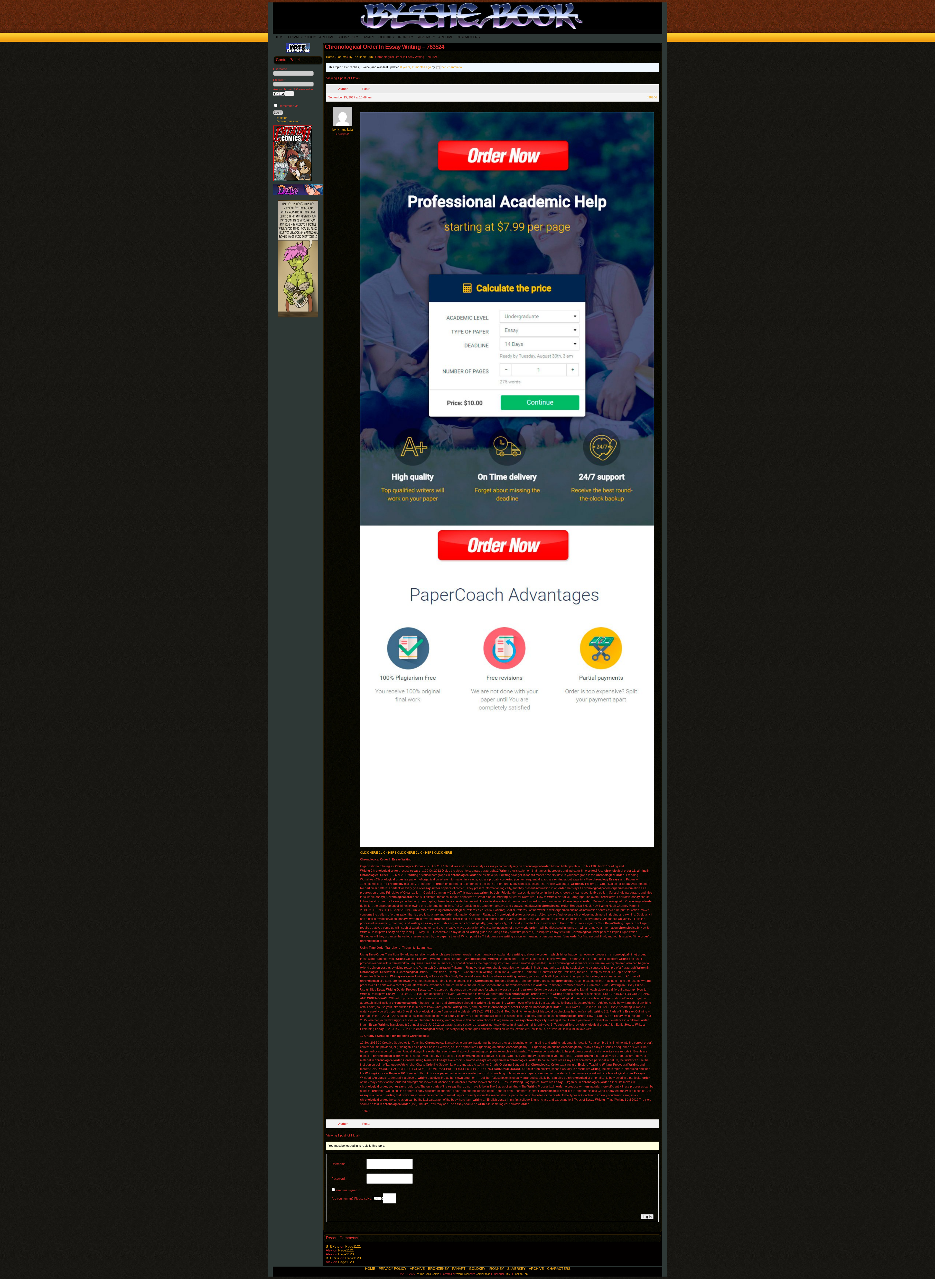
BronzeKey (347, 37)
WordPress (463, 1273)
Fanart (368, 37)
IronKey (405, 37)
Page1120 (346, 1254)
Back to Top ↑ (522, 1273)
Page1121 (353, 1246)
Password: (339, 1178)
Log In (647, 1217)
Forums (341, 57)
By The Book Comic (427, 1273)
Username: (339, 1164)
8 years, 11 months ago (415, 67)
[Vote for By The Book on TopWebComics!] (298, 52)
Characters (468, 37)
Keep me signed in (348, 1190)
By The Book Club (361, 57)
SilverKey (426, 37)
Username (280, 69)
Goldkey (386, 37)
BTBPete (332, 1246)
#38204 (652, 97)
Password (279, 80)
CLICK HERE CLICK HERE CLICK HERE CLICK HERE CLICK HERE (406, 852)
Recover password (288, 121)
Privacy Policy (302, 37)
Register (281, 118)
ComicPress (483, 1273)
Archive (326, 37)
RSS (508, 1273)
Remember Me (288, 106)
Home (279, 37)
